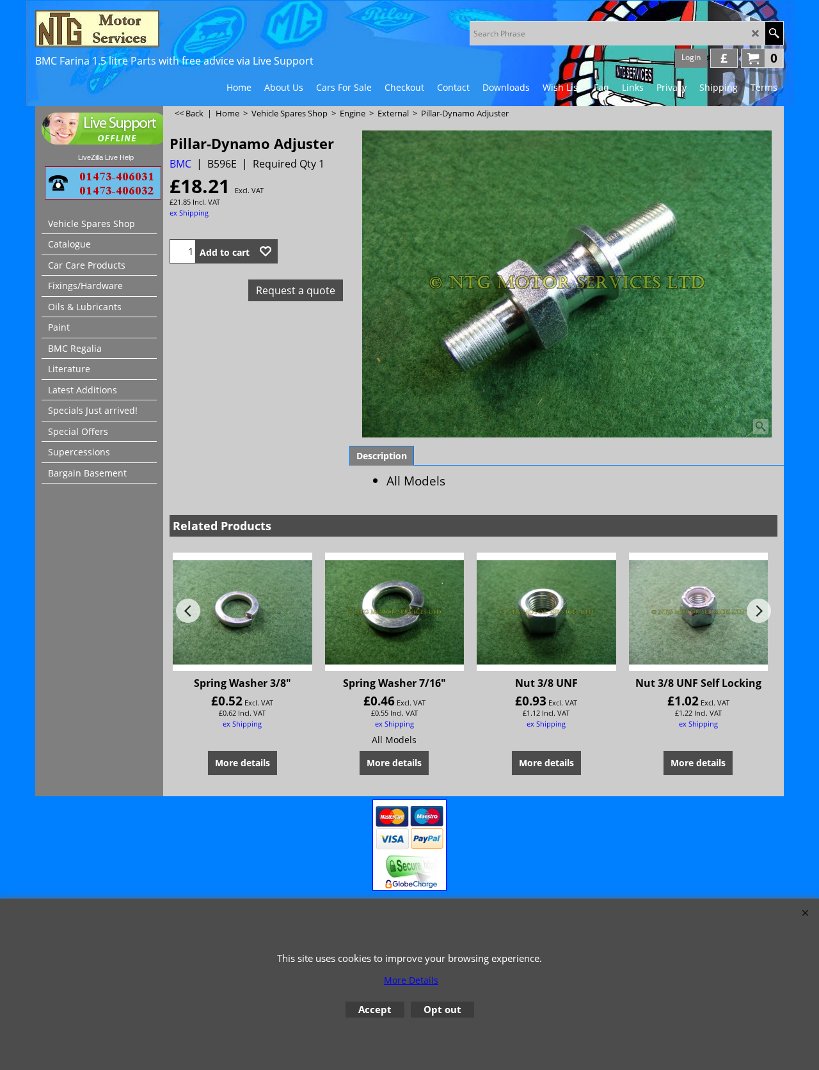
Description (381, 456)
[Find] (774, 33)
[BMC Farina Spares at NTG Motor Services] (147, 28)
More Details (411, 980)
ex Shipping (189, 212)
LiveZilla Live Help (106, 157)
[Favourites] (265, 251)
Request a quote (295, 290)
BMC (180, 164)
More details (242, 763)
